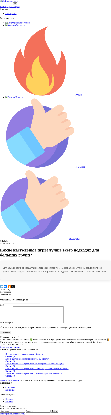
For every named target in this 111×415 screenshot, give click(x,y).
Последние (80, 167)
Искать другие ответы (10, 347)
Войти (3, 6)
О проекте (10, 387)
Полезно (19, 97)
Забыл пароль (18, 414)
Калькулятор (11, 13)
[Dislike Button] (13, 282)
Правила (9, 399)
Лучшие (78, 95)
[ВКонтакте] (5, 286)
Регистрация (6, 414)
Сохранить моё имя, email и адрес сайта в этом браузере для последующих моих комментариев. (47, 327)
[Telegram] (1, 286)
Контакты (9, 390)
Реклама (9, 401)
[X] (13, 286)
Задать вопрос (12, 6)
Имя (2, 305)
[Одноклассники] (9, 286)
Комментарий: (6, 323)
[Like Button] (2, 282)
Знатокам (20, 25)
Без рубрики (24, 23)
